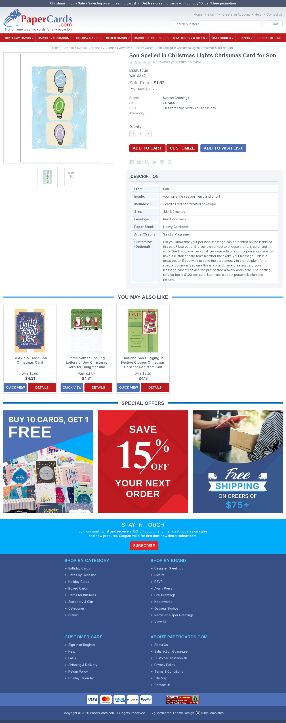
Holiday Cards (87, 38)
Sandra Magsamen (177, 234)
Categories (221, 38)
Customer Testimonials (170, 658)
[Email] (139, 162)
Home (198, 14)
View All (160, 622)
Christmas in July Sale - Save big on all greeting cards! (93, 3)
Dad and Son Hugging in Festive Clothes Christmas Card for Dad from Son (143, 362)
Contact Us (275, 14)
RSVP (158, 582)
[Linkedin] (162, 162)
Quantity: (135, 127)
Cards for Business (150, 38)
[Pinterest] (169, 162)
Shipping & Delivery (82, 665)
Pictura (159, 575)
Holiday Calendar (81, 678)
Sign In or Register (81, 645)
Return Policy (78, 671)
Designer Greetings (168, 568)
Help (258, 14)
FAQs (72, 658)
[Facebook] (131, 162)
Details (41, 387)
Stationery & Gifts (189, 38)
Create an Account (236, 14)
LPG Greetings (164, 595)
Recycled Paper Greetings (173, 615)
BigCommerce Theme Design (172, 713)
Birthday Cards (18, 38)
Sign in (212, 14)
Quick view (15, 387)
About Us (161, 645)
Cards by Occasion (53, 38)
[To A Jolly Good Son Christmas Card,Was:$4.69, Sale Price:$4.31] (30, 330)
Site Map (160, 678)
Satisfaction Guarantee (171, 651)
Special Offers (269, 38)
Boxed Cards (116, 38)
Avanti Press (163, 588)
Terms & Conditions (168, 671)
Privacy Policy (164, 665)
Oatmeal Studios (166, 608)
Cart (276, 24)
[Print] (147, 162)
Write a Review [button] (190, 62)
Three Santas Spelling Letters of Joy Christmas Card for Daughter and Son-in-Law (86, 362)
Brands (244, 38)
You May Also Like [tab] (143, 297)
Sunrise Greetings (176, 98)
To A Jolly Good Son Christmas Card (30, 360)
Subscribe (144, 546)
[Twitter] (154, 162)
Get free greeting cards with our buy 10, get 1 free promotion (188, 3)
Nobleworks (163, 602)
